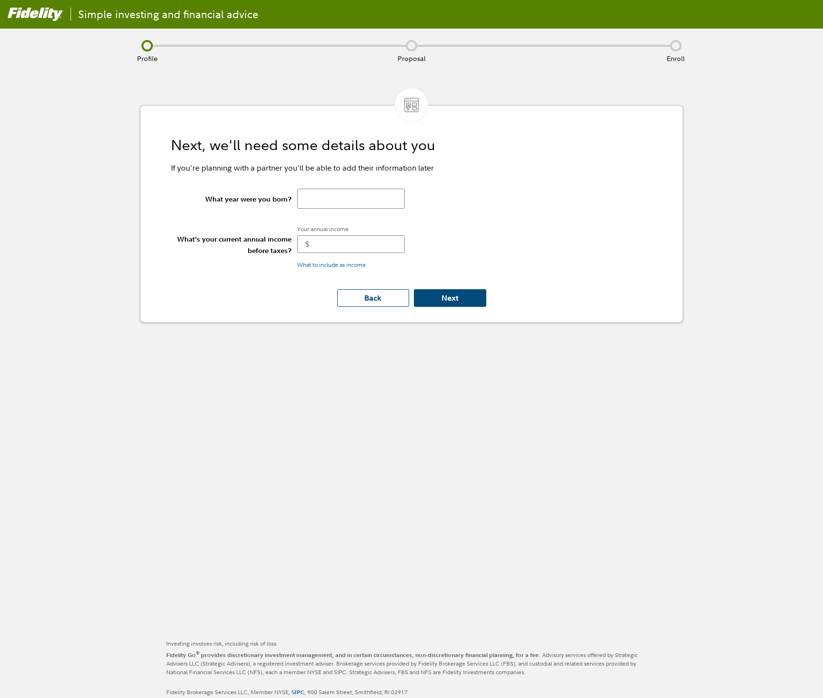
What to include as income (331, 265)
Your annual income (323, 229)
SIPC (297, 692)
